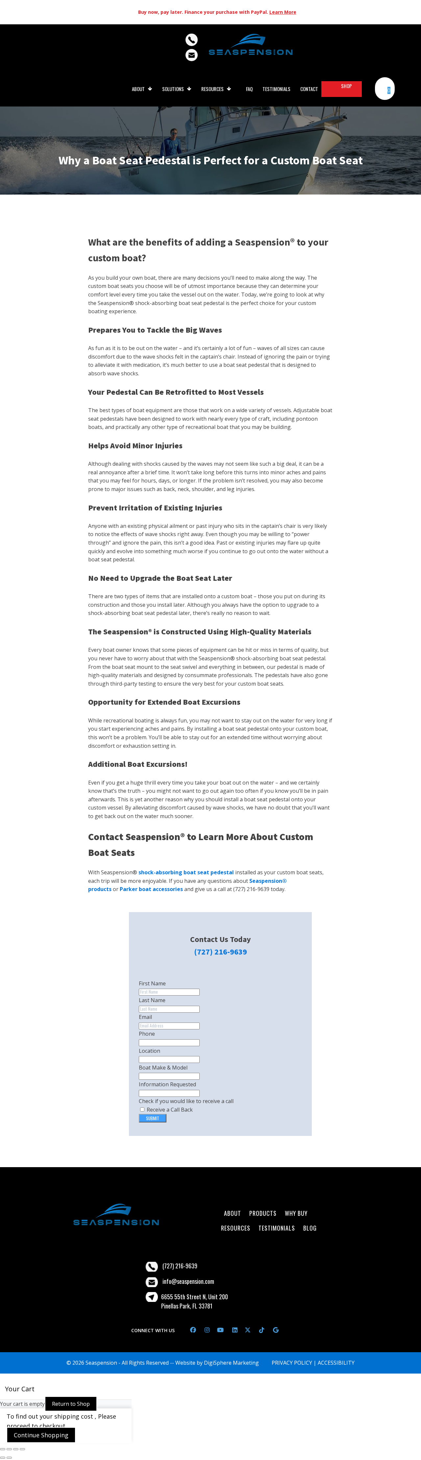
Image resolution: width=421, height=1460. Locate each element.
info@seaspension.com (188, 1281)
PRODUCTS (263, 1213)
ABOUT (233, 1213)
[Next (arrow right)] (9, 1458)
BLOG (310, 1228)
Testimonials (276, 88)
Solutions (173, 88)
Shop (346, 85)
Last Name (152, 1000)
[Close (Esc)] (22, 1449)
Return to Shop (71, 1403)
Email (145, 1017)
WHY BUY (297, 1213)
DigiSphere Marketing (231, 1362)
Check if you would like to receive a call (186, 1101)
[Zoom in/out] (2, 1449)
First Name (152, 983)
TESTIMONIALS (277, 1228)
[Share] (15, 1449)
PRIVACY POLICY (292, 1362)
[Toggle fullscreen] (9, 1449)
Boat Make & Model (163, 1067)
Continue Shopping (41, 1435)
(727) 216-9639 (220, 952)
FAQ (249, 88)
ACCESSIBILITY (336, 1362)
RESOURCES (235, 1228)
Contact (309, 88)
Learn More (282, 12)
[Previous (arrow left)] (2, 1458)
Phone (147, 1033)
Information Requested (167, 1084)
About (138, 88)
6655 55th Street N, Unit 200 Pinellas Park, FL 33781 (194, 1301)
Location (149, 1050)
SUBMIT (152, 1118)
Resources (212, 88)
